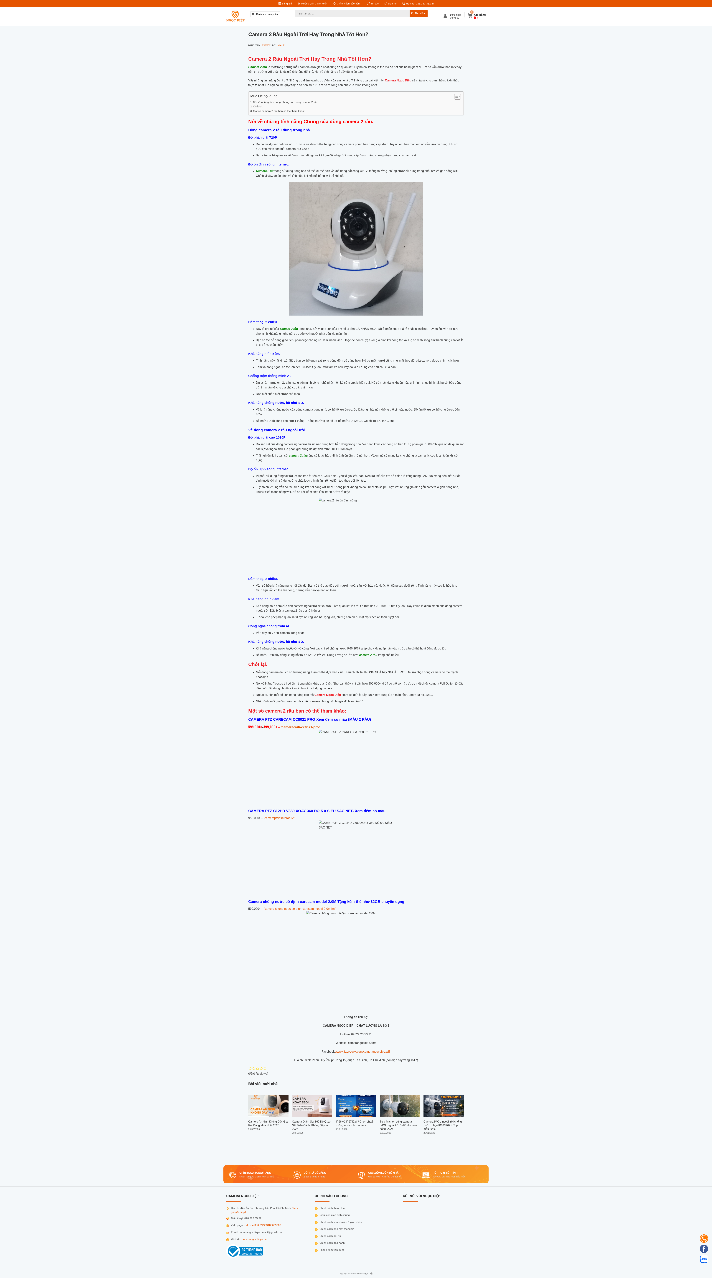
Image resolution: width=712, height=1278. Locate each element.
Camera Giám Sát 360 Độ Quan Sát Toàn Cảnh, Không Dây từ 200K (311, 1125)
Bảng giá (287, 3)
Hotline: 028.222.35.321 (420, 3)
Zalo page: (237, 1225)
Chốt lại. (258, 106)
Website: (236, 1239)
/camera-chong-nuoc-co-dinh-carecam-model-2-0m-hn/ (299, 908)
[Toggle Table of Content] (455, 96)
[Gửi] (419, 13)
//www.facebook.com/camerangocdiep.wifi (362, 1051)
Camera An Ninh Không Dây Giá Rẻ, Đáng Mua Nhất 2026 (268, 1123)
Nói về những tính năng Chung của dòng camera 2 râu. (285, 102)
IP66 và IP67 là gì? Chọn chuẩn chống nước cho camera (355, 1123)
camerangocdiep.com (254, 1239)
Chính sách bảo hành (349, 3)
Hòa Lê (281, 45)
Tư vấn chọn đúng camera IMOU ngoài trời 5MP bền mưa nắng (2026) (398, 1125)
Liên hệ (392, 3)
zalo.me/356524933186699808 (262, 1225)
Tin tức (375, 3)
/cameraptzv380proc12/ (279, 818)
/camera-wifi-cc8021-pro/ (300, 727)
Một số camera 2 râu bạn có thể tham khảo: (279, 110)
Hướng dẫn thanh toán (314, 3)
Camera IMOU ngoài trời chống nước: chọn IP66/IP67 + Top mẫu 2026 (442, 1125)
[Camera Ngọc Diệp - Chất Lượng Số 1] (235, 16)
